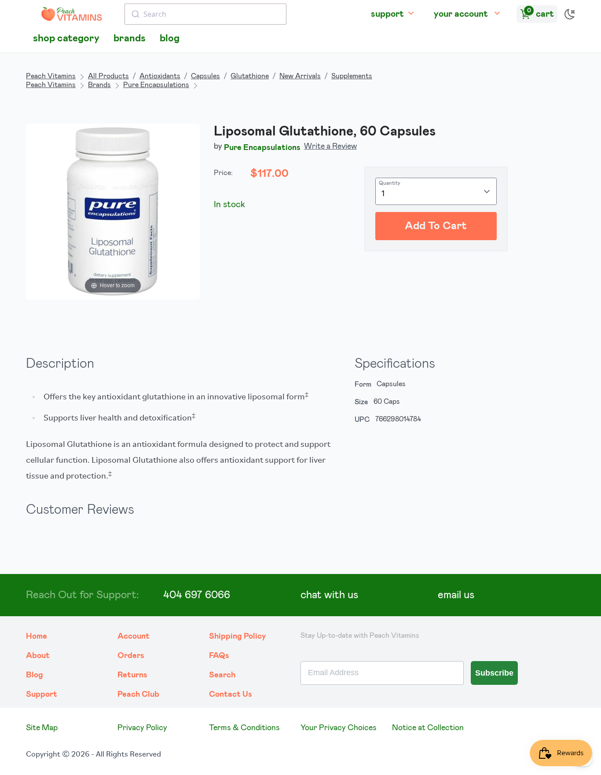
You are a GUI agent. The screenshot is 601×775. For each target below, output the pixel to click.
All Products (108, 76)
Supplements (351, 76)
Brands (99, 84)
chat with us (329, 595)
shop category (66, 38)
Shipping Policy (237, 636)
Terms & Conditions (244, 728)
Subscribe (494, 673)
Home (36, 636)
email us (456, 595)
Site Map (42, 728)
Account (133, 636)
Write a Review (330, 146)
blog (170, 38)
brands (130, 38)
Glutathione (250, 76)
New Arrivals (300, 76)
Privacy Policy (142, 728)
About (38, 656)
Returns (132, 675)
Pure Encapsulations (156, 84)
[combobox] (205, 14)
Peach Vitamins (51, 76)
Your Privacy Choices (338, 728)
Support (41, 694)
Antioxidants (159, 76)
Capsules (205, 76)
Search (222, 675)
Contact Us (230, 694)
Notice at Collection (428, 728)
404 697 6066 (196, 595)
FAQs (219, 656)
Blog (34, 675)
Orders (130, 656)
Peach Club (138, 694)
